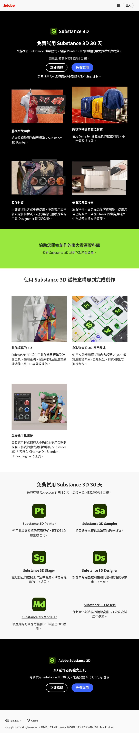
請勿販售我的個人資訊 (87, 727)
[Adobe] (9, 5)
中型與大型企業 (78, 76)
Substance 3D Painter (39, 523)
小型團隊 (59, 76)
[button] (118, 5)
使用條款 (53, 727)
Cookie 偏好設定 (67, 727)
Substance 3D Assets (100, 604)
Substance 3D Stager (39, 570)
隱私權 (44, 727)
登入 (128, 5)
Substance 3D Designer (100, 570)
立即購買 (56, 67)
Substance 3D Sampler (99, 523)
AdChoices (108, 727)
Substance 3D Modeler (39, 617)
